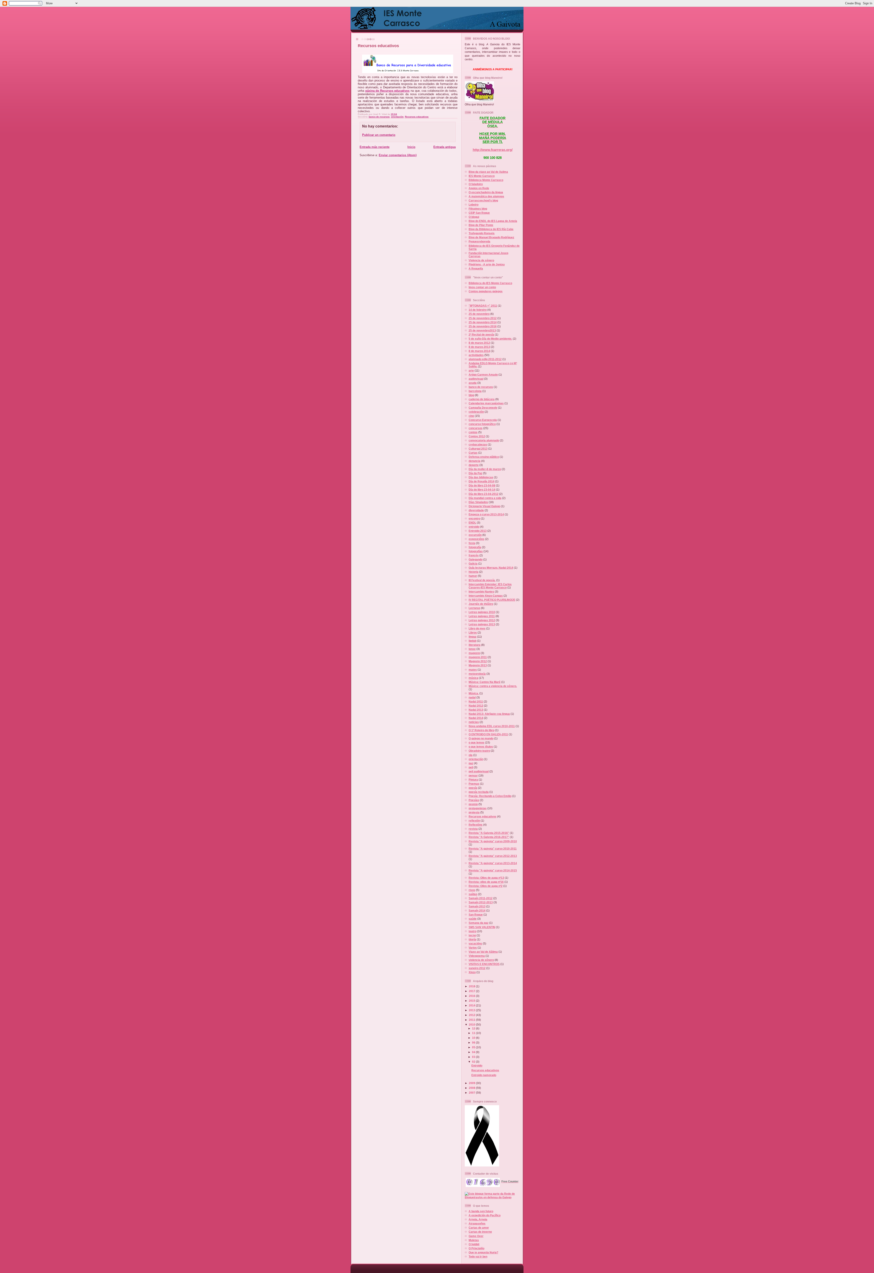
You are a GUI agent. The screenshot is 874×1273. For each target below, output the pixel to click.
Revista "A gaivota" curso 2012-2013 (493, 855)
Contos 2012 (477, 436)
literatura (474, 644)
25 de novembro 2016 (483, 326)
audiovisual (476, 378)
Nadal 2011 (476, 701)
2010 (472, 1024)
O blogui (474, 216)
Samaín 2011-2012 (481, 898)
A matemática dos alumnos (486, 196)
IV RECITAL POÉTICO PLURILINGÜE (492, 599)
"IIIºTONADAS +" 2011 (483, 305)
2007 (472, 1092)
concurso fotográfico (482, 424)
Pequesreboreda (479, 241)
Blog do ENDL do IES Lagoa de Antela (493, 220)
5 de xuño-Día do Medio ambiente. (490, 338)
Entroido (476, 1065)
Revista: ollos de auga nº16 (486, 881)
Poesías (474, 800)
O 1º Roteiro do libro (481, 730)
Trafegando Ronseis (482, 233)
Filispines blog (478, 208)
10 (474, 1037)
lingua (472, 636)
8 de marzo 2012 (479, 342)
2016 (472, 995)
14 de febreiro (478, 309)
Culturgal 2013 (478, 448)
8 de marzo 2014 (479, 350)
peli (471, 767)
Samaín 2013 (477, 906)
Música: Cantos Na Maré (485, 681)
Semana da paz (478, 922)
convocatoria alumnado (484, 440)
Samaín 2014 (477, 910)
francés (474, 555)
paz (471, 763)
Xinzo (472, 972)
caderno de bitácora (482, 399)
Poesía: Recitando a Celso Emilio (490, 795)
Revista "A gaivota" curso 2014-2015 (493, 870)
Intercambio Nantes (481, 591)
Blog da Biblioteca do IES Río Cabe (491, 229)
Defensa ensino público (484, 456)
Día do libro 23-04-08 (482, 485)
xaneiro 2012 (477, 968)
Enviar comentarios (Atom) (398, 155)
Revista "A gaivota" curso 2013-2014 (493, 863)
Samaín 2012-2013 (481, 902)
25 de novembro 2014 (483, 322)
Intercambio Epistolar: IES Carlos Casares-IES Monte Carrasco (490, 586)
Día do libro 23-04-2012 (483, 493)
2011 (472, 1019)
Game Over (476, 1236)
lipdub (472, 640)
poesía (473, 787)
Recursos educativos (378, 45)
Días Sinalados (478, 502)
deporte (474, 464)
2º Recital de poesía (481, 334)
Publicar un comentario (378, 135)
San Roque (476, 914)
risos (472, 890)
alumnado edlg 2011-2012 (485, 359)
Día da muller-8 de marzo (485, 469)
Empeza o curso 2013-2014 (486, 514)
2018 (472, 986)
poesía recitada (479, 791)
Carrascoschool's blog (483, 200)
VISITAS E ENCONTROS (484, 963)
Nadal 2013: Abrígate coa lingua (489, 713)
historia (473, 571)
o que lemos (476, 742)
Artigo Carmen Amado (483, 374)
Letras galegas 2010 (482, 612)
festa (472, 543)
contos (473, 432)
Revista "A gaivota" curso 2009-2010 (493, 841)
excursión (475, 534)
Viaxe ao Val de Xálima (483, 951)
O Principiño (476, 1248)
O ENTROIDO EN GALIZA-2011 (488, 734)
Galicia (473, 563)
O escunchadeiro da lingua (486, 192)
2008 (472, 1087)
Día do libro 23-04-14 (482, 489)
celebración (476, 411)
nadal (472, 697)
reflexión (474, 820)
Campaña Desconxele (483, 407)
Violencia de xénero (481, 260)
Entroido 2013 (478, 530)
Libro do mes (477, 628)
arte (471, 370)
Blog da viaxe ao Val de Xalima (488, 171)
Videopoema (477, 955)
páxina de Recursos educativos (387, 90)
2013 (472, 1010)
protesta (474, 812)
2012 (472, 1014)
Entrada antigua (444, 147)
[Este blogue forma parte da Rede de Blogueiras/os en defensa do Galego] (492, 1197)
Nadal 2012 (476, 705)
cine (471, 415)
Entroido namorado (483, 1075)
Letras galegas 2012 (482, 620)
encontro (474, 518)
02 (474, 1061)
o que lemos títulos (481, 746)
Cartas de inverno (480, 1231)
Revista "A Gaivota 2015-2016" (489, 832)
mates (473, 669)
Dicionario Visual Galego (484, 506)
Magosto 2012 (478, 661)
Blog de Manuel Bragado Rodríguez (491, 237)
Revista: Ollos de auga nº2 (486, 885)
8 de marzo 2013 (479, 346)
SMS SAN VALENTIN (482, 927)
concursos (476, 428)
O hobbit (474, 1244)
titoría (472, 939)
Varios (473, 947)
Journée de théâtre (481, 603)
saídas (473, 894)
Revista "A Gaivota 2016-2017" (489, 836)
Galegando (476, 559)
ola (471, 755)
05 (474, 1047)
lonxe (472, 648)
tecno (472, 935)
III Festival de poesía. (482, 580)
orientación (397, 116)
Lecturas (474, 607)
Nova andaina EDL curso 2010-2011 (492, 726)
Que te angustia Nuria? (483, 1252)
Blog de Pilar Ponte (481, 225)
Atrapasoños (477, 1223)
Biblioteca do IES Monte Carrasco (490, 283)
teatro (472, 931)
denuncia (474, 460)
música (473, 677)
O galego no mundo (481, 738)
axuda (473, 382)
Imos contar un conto (482, 287)
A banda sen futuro (481, 1211)
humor (473, 575)
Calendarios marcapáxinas (486, 403)
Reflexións (476, 824)
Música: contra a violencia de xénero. (493, 686)
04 (474, 1052)
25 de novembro (479, 313)
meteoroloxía (477, 673)
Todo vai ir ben (478, 1256)
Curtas (473, 452)
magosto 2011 (478, 657)
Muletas (474, 1240)
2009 (472, 1083)
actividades (476, 355)
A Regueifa (476, 268)
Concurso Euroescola (483, 419)
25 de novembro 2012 (483, 318)
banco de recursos (379, 116)
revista (473, 828)
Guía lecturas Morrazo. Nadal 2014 (491, 567)
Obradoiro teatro (479, 750)
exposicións (476, 538)
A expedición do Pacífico (485, 1215)
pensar (473, 775)
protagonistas (478, 808)
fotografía (475, 547)
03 (474, 1056)
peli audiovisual (479, 771)
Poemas (474, 783)
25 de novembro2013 (482, 330)
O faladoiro (476, 184)
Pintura (473, 779)
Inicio (411, 147)
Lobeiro (473, 204)
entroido (474, 526)
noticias (474, 722)
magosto (474, 653)
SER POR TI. (493, 142)
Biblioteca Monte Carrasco (486, 179)
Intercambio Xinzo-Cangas (486, 595)
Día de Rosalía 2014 (481, 481)
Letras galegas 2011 (482, 616)
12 (474, 1028)
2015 (472, 1000)
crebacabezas (478, 444)
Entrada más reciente (374, 147)
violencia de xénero (481, 959)
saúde (473, 918)
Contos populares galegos (486, 291)
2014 (472, 1005)
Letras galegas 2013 (482, 624)
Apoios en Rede (479, 188)
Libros (473, 632)
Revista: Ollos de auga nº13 (486, 877)
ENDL (472, 522)
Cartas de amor (479, 1227)
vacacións (475, 943)
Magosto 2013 (478, 665)
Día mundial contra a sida (485, 497)
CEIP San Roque (479, 212)
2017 (472, 991)
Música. (474, 693)
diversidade (476, 510)
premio (473, 804)
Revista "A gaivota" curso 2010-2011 (493, 848)
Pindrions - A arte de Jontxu (487, 264)
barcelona (475, 391)
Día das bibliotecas (481, 477)
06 (474, 1042)
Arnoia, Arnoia (478, 1219)
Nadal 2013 (476, 709)
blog (471, 395)
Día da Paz (475, 473)
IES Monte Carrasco (482, 175)
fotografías (476, 551)
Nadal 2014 (476, 717)
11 (474, 1032)
